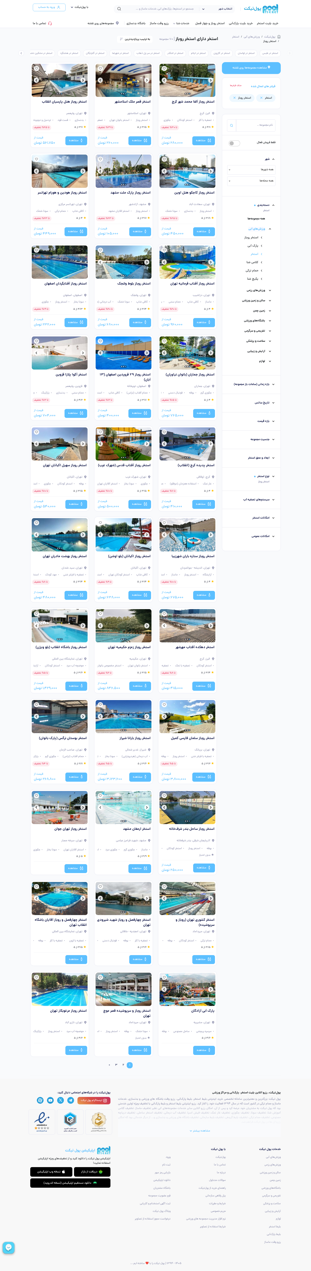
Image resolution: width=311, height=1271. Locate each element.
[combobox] (251, 170)
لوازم (262, 361)
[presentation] (290, 53)
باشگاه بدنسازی (136, 23)
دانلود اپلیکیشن (162, 1180)
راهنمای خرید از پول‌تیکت (212, 1188)
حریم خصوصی (218, 1211)
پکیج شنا (252, 279)
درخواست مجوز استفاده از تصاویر (153, 1219)
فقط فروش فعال (266, 142)
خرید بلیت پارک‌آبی (241, 23)
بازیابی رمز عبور (163, 1173)
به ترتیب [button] (137, 39)
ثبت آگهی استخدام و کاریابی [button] (155, 1204)
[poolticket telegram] (70, 1100)
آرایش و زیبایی (256, 351)
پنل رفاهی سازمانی (215, 1196)
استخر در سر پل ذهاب (148, 53)
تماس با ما (39, 23)
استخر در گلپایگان (95, 53)
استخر (254, 254)
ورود (168, 1157)
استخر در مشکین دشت (40, 53)
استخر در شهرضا (120, 53)
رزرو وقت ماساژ (159, 23)
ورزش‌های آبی (256, 229)
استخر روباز (251, 237)
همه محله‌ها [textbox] (267, 181)
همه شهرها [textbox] (267, 169)
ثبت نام (166, 1165)
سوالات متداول (217, 1180)
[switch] (234, 143)
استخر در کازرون (221, 53)
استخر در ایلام (198, 53)
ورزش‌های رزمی (256, 290)
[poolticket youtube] (50, 1100)
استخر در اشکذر (175, 53)
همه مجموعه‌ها (256, 219)
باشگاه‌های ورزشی (254, 321)
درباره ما (221, 1173)
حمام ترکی (252, 270)
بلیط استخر (275, 1227)
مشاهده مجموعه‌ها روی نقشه (250, 68)
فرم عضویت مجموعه (159, 1196)
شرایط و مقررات (217, 1204)
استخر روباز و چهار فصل (210, 23)
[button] (78, 7)
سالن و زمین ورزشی (253, 301)
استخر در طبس (270, 53)
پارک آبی (253, 246)
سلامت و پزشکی (255, 341)
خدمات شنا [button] (182, 23)
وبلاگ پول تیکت (162, 1211)
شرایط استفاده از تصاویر (213, 1227)
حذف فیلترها (236, 85)
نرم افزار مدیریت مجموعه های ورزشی (206, 1219)
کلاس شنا (252, 262)
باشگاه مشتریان (162, 1188)
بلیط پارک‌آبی (274, 1234)
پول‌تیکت (221, 1157)
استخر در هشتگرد (69, 53)
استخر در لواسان (246, 53)
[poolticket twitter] (60, 1100)
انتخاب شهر (225, 9)
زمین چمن (259, 311)
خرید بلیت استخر (267, 23)
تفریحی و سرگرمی (254, 331)
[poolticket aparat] (40, 1100)
